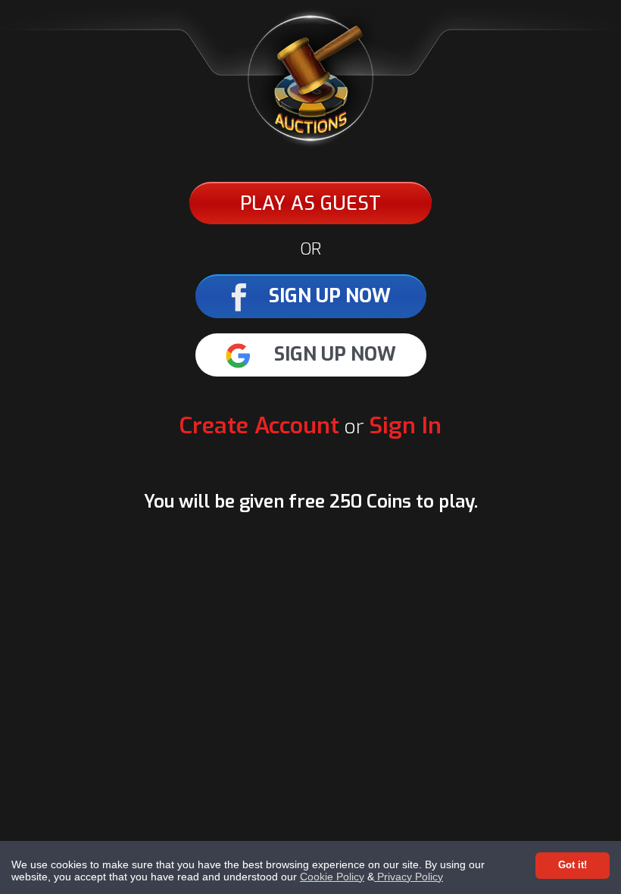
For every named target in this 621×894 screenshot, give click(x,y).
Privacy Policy (408, 877)
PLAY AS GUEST (310, 203)
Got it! (572, 865)
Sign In (405, 425)
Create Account (259, 425)
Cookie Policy (332, 877)
